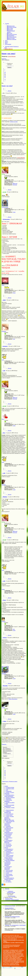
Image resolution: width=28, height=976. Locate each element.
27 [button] (5, 73)
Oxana (3, 589)
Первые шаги (14, 950)
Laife (3, 359)
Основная (6, 950)
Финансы (15, 956)
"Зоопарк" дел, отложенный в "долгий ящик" (15, 925)
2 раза (14, 489)
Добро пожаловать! (12, 699)
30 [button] (5, 77)
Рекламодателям (18, 961)
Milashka (4, 484)
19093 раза (14, 183)
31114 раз (15, 184)
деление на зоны (14, 121)
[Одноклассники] (4, 884)
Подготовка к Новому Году (11, 955)
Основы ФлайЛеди (9, 908)
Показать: (5, 747)
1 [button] (4, 70)
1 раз (14, 339)
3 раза (14, 212)
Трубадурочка (5, 207)
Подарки (5, 958)
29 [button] (5, 76)
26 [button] (5, 72)
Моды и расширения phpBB (11, 964)
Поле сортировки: (7, 749)
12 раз (14, 678)
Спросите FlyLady (8, 953)
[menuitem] (11, 26)
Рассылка (19, 951)
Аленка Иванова (11, 56)
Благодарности (8, 961)
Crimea (3, 707)
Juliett (3, 285)
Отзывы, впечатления (9, 959)
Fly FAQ (19, 952)
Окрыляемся (19, 953)
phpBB (17, 962)
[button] (4, 62)
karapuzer (4, 331)
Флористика (16, 957)
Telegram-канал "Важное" (11, 946)
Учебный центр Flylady (9, 905)
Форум (19, 959)
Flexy (3, 419)
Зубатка (3, 621)
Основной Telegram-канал (11, 945)
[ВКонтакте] (2, 884)
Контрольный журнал (9, 952)
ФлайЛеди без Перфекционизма (12, 916)
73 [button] (5, 79)
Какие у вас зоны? (8, 53)
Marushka (4, 673)
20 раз (14, 292)
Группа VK (6, 947)
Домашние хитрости (15, 958)
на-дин (3, 174)
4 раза (14, 425)
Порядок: (5, 752)
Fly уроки (12, 951)
